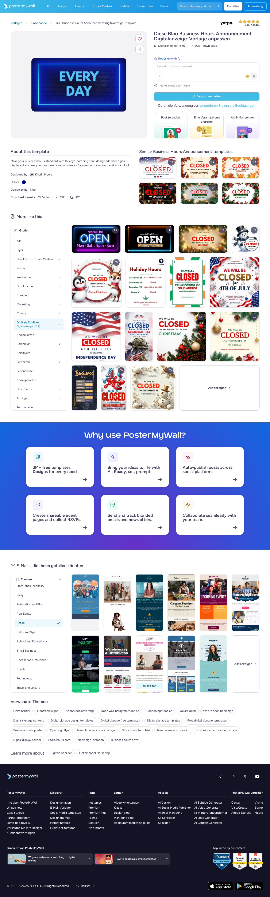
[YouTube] (257, 776)
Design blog (122, 813)
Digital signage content (28, 720)
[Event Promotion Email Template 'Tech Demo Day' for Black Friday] (85, 664)
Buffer (259, 807)
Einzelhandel (21, 711)
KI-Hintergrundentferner (210, 813)
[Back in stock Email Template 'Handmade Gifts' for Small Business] (181, 602)
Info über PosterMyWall (22, 802)
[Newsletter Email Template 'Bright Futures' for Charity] (245, 602)
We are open (188, 711)
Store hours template (136, 730)
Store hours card (59, 740)
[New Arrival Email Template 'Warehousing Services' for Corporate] (117, 664)
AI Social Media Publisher (174, 807)
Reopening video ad (159, 711)
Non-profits (96, 828)
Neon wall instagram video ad (120, 711)
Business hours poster (28, 730)
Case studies (15, 813)
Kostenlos (95, 802)
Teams (92, 818)
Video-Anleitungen (126, 802)
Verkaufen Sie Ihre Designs (25, 828)
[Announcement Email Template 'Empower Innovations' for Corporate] (213, 664)
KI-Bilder (164, 823)
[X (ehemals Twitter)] (245, 776)
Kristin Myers (43, 174)
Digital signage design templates (72, 720)
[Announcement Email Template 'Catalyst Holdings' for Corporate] (149, 602)
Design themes (60, 818)
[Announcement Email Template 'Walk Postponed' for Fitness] (85, 602)
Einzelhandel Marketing (94, 753)
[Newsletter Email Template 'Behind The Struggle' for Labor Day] (181, 664)
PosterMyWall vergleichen (249, 793)
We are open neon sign (218, 711)
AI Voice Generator (207, 807)
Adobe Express (241, 813)
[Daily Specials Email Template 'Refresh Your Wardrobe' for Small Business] (117, 602)
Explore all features (62, 828)
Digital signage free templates (120, 720)
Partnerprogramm (18, 818)
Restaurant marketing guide (132, 823)
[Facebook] (220, 776)
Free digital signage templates (207, 720)
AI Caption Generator (208, 823)
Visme (259, 802)
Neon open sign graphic (173, 730)
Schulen (93, 823)
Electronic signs (47, 711)
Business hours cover (125, 740)
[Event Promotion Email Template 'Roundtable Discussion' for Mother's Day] (149, 664)
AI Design (164, 802)
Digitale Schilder (61, 753)
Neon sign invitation (91, 740)
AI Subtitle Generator (208, 802)
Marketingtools (60, 823)
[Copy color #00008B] (24, 182)
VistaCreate (239, 807)
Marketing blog (124, 818)
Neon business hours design (96, 730)
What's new (14, 807)
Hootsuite (261, 813)
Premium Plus (97, 813)
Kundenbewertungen (21, 833)
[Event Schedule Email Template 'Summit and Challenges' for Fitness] (213, 602)
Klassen (119, 807)
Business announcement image (216, 730)
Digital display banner (27, 740)
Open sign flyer (60, 730)
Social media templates (65, 813)
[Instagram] (232, 776)
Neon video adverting (79, 711)
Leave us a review (18, 823)
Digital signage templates (163, 720)
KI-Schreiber (166, 818)
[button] (139, 39)
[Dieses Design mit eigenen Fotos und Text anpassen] (78, 84)
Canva (235, 802)
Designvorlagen (60, 802)
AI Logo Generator (206, 818)
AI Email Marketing (170, 813)
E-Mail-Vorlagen (61, 807)
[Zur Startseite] (17, 6)
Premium (94, 807)
